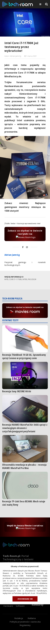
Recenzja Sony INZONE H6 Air (16, 391)
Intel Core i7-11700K (13, 279)
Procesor (32, 279)
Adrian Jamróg (12, 254)
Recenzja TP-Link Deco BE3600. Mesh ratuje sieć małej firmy (23, 503)
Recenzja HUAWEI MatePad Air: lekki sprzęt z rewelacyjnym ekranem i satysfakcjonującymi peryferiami (24, 428)
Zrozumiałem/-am (25, 599)
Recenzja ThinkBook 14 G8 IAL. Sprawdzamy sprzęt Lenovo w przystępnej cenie (24, 356)
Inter (24, 279)
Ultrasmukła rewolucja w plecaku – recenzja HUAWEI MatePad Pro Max (24, 466)
